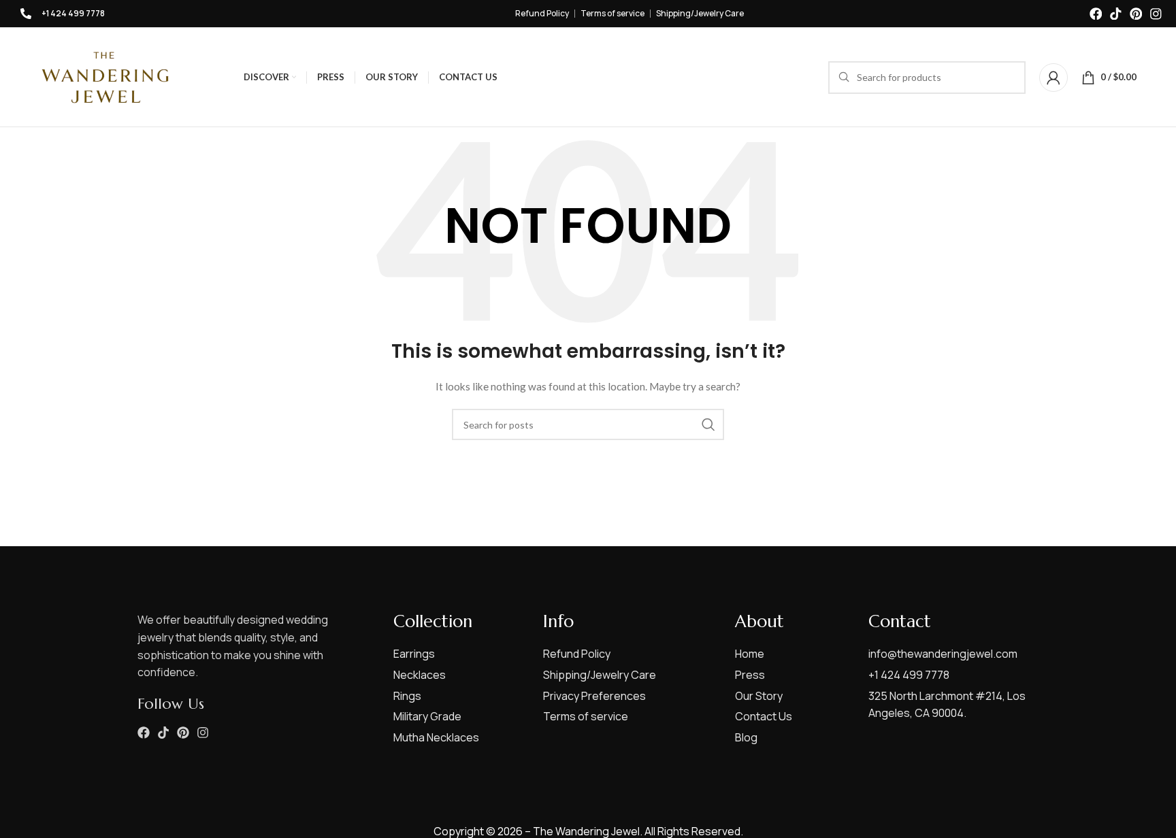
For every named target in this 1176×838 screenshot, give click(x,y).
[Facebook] (1096, 13)
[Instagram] (1155, 13)
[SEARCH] (708, 424)
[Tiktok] (1115, 13)
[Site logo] (105, 76)
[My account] (1053, 77)
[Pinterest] (1136, 13)
